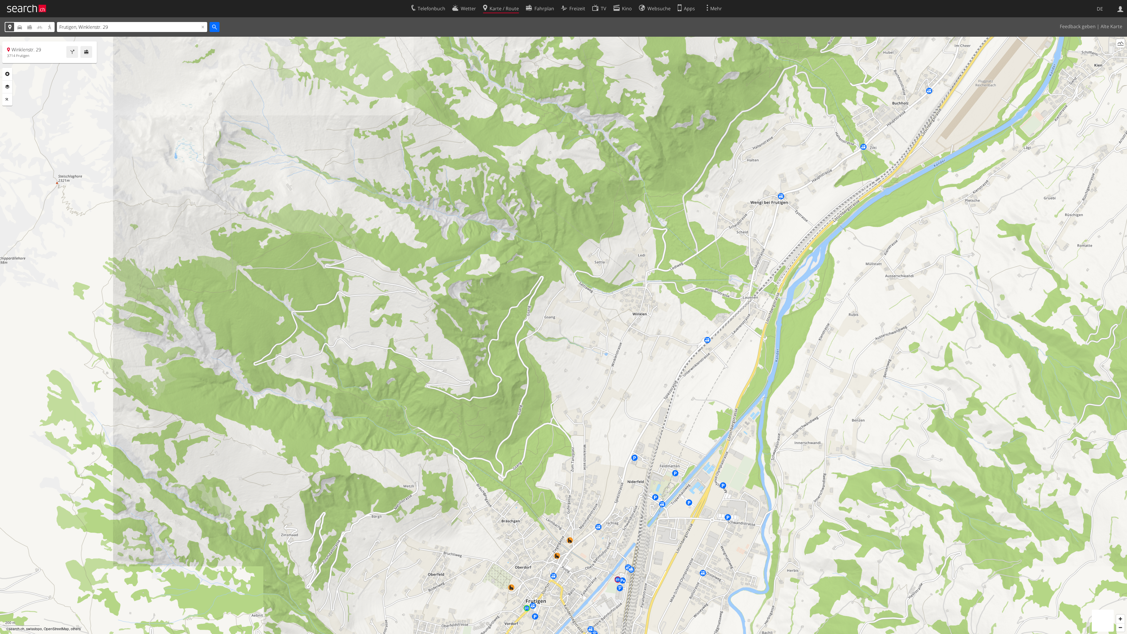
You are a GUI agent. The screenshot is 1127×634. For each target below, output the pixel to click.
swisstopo (34, 628)
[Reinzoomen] (1120, 619)
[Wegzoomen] (1120, 627)
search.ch (16, 628)
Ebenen (7, 87)
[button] (612, 332)
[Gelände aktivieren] (1120, 43)
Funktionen (7, 99)
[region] (563, 335)
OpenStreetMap (56, 628)
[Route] (72, 52)
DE (1100, 9)
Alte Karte (1111, 26)
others (76, 628)
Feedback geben (1078, 26)
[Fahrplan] (86, 52)
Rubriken (7, 74)
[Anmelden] (1120, 8)
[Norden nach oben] (1120, 54)
